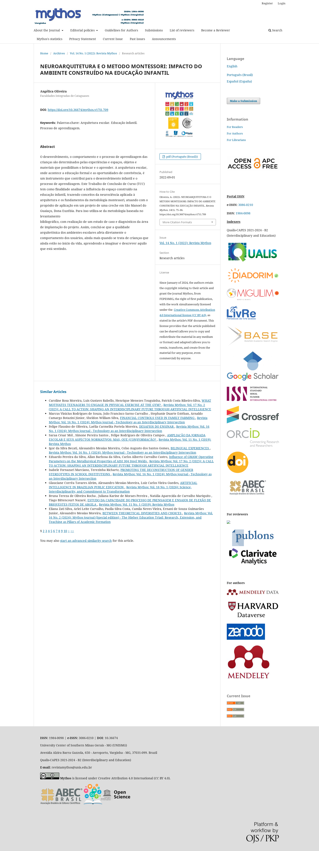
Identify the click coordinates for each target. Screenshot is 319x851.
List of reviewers (182, 30)
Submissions (154, 30)
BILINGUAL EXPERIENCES (190, 448)
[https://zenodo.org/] (246, 639)
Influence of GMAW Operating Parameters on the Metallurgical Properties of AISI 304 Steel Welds (131, 459)
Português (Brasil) (240, 75)
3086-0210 (245, 205)
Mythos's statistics (49, 39)
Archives (59, 53)
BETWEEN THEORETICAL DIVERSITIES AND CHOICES (142, 513)
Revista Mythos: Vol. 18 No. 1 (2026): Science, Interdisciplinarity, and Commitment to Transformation (120, 489)
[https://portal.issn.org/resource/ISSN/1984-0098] (251, 400)
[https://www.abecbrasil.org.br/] (247, 496)
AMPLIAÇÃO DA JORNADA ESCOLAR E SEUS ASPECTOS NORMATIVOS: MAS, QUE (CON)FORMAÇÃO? (127, 437)
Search (276, 30)
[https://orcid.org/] (253, 445)
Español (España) (239, 81)
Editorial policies (82, 30)
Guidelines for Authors (121, 30)
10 (65, 531)
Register (267, 3)
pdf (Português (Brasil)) (182, 157)
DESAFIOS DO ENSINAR (156, 426)
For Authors (235, 133)
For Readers (235, 127)
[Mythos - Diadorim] (253, 282)
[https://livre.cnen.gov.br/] (241, 319)
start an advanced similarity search (86, 541)
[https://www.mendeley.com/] (248, 678)
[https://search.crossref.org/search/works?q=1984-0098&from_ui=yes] (253, 422)
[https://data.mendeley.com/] (253, 595)
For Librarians (236, 140)
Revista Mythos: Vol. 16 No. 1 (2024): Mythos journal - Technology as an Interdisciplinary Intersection (128, 420)
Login (281, 3)
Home (44, 53)
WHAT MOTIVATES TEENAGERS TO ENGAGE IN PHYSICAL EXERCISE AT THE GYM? (130, 402)
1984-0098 (243, 213)
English (232, 66)
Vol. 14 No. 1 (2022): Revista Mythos (93, 53)
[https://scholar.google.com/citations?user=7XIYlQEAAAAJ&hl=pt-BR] (253, 381)
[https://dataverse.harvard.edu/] (253, 618)
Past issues (137, 39)
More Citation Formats (177, 222)
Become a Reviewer (215, 30)
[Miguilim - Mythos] (253, 299)
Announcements (164, 39)
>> (72, 531)
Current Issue (113, 39)
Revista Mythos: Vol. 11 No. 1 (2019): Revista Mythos (136, 504)
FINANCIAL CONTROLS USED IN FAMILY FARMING (157, 418)
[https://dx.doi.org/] (237, 472)
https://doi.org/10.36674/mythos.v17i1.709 (78, 110)
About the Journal (47, 30)
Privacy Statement (82, 39)
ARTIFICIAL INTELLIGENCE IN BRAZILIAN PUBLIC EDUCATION (123, 485)
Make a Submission (243, 101)
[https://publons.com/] (253, 564)
